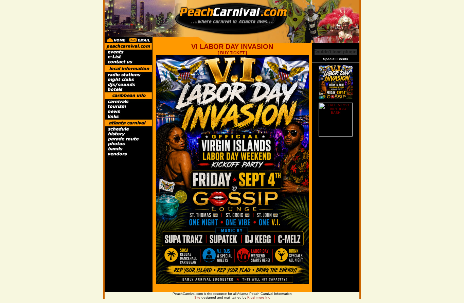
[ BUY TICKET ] (232, 53)
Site (197, 297)
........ (336, 101)
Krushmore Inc (258, 297)
